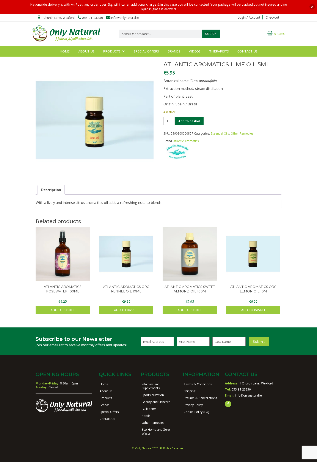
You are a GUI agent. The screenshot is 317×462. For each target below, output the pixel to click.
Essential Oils (220, 133)
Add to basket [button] (63, 310)
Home (65, 51)
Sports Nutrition (153, 395)
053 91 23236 (92, 17)
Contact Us (247, 51)
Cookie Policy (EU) (196, 412)
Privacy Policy (193, 405)
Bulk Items (149, 409)
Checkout (272, 17)
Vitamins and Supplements (151, 386)
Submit (259, 342)
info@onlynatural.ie (125, 17)
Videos (195, 51)
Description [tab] (51, 189)
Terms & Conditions (198, 384)
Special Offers (146, 51)
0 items (279, 34)
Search (211, 34)
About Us (86, 51)
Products (112, 51)
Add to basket (189, 121)
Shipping (189, 391)
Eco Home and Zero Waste (156, 431)
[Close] (312, 7)
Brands (174, 51)
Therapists (219, 51)
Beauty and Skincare (156, 402)
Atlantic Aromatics (186, 141)
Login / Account (249, 17)
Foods (146, 416)
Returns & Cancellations (200, 398)
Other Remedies (242, 133)
